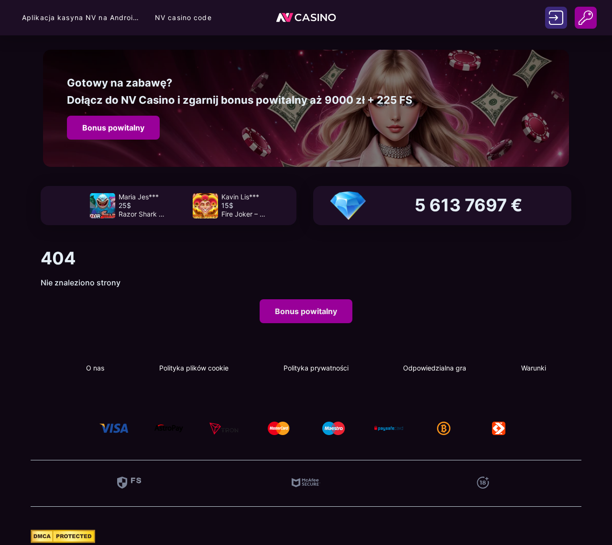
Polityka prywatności (316, 368)
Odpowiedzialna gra (434, 368)
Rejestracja (586, 12)
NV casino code (183, 17)
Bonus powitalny (113, 127)
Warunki (533, 368)
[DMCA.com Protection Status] (63, 540)
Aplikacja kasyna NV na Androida (82, 17)
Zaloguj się (556, 18)
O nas (95, 368)
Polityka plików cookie (194, 368)
